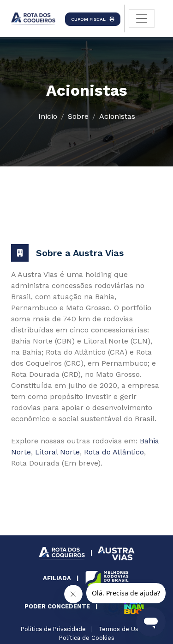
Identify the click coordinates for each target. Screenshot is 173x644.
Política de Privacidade (53, 629)
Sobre (78, 116)
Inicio (47, 116)
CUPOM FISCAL (90, 19)
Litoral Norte (57, 452)
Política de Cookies (86, 637)
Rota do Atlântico (114, 452)
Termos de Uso (120, 629)
